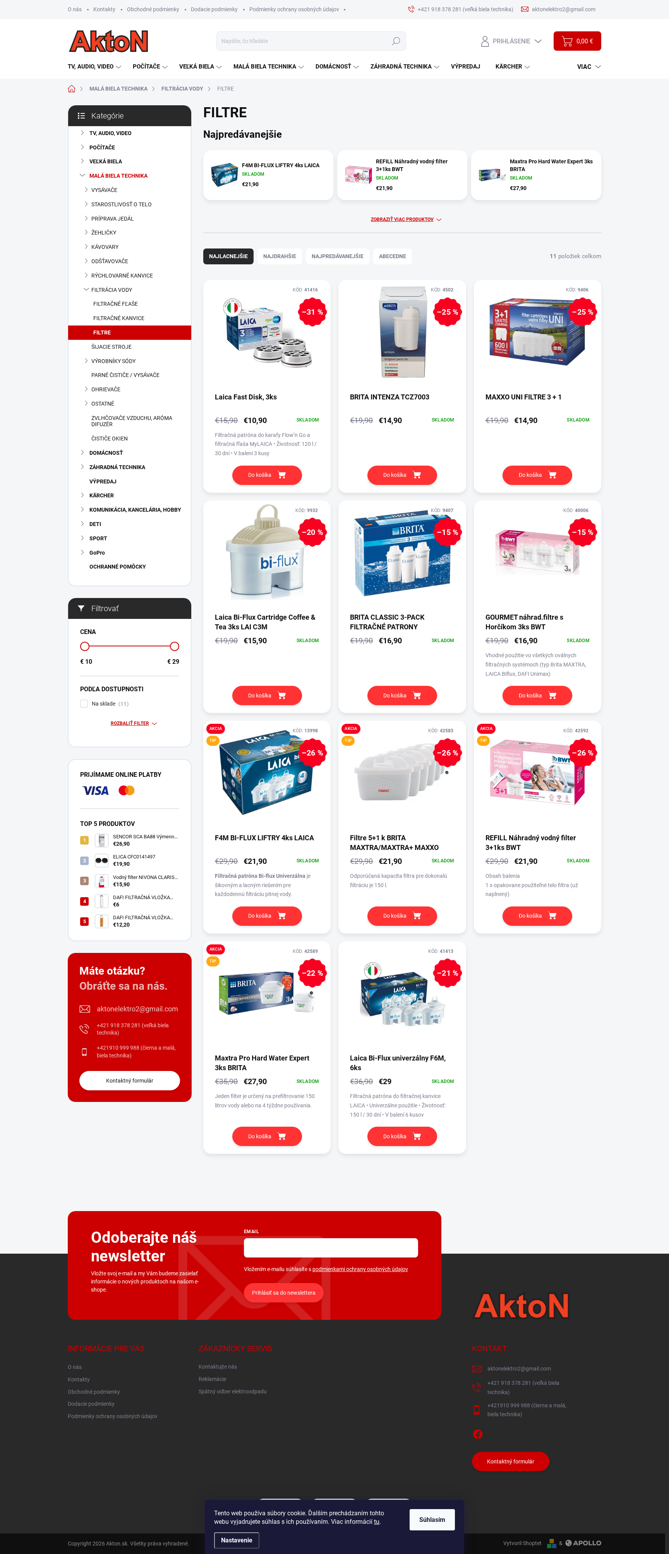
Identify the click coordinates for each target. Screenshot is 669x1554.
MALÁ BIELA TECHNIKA (118, 176)
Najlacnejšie (228, 256)
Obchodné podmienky (153, 9)
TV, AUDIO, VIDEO (110, 133)
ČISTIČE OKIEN (109, 438)
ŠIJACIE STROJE (111, 347)
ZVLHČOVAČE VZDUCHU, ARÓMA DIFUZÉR (131, 421)
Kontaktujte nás (218, 1367)
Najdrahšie (279, 256)
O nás (75, 9)
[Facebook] (478, 1433)
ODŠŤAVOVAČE (109, 261)
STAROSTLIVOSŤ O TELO (121, 204)
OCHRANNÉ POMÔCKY (117, 567)
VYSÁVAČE (104, 190)
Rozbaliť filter (130, 723)
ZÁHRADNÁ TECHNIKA (117, 467)
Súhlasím (432, 1519)
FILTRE (102, 332)
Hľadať (396, 41)
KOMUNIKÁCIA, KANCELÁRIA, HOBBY (135, 510)
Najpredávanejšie (338, 256)
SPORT (98, 538)
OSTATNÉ (102, 404)
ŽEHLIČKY (103, 233)
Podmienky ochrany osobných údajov (294, 9)
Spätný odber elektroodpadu (233, 1391)
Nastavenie (236, 1540)
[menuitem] (95, 66)
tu (376, 1521)
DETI (95, 524)
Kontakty (104, 9)
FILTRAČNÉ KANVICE (118, 318)
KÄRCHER (101, 495)
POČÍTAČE (102, 147)
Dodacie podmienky (214, 9)
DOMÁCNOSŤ (106, 453)
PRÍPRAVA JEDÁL (112, 219)
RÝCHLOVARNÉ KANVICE (122, 275)
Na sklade (109, 704)
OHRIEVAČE (105, 389)
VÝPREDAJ (103, 481)
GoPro (97, 553)
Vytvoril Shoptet (522, 1543)
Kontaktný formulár (129, 1081)
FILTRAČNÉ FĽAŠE (115, 304)
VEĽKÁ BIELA (105, 161)
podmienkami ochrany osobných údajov (360, 1269)
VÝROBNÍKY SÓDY (113, 361)
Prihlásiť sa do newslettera (284, 1293)
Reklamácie (212, 1379)
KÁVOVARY (104, 247)
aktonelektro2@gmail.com (137, 1009)
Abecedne (392, 256)
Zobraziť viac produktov (402, 219)
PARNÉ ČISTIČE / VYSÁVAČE (125, 375)
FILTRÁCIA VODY (111, 290)
